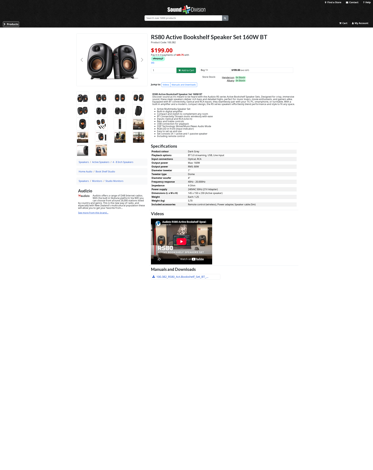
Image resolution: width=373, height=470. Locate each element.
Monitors (97, 181)
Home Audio (85, 171)
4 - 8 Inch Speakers (123, 162)
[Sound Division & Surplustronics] (186, 9)
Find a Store (334, 2)
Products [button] (12, 24)
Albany (230, 80)
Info (152, 62)
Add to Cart (187, 70)
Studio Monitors (114, 181)
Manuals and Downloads (184, 84)
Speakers (84, 162)
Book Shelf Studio (105, 171)
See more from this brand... (93, 213)
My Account (361, 23)
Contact (353, 2)
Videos (166, 84)
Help (368, 2)
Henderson (228, 77)
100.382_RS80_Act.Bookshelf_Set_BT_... (182, 277)
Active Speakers (100, 162)
